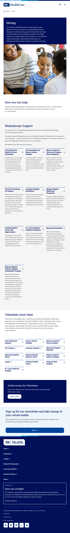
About (6, 449)
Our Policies (7, 513)
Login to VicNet (14, 396)
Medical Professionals (11, 464)
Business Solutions (10, 474)
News (5, 479)
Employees (7, 454)
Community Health (10, 469)
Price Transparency (8, 520)
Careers (6, 459)
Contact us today (10, 501)
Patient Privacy (7, 517)
